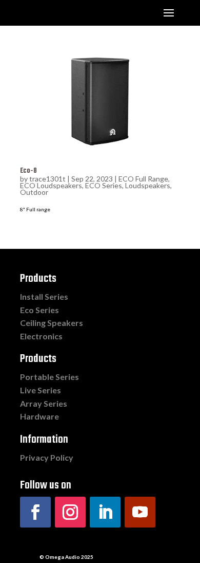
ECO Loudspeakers (51, 185)
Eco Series (39, 310)
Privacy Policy (46, 457)
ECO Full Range (143, 178)
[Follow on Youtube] (140, 512)
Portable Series (49, 377)
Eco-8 (28, 171)
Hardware (39, 416)
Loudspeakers (147, 185)
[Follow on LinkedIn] (105, 512)
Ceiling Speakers (51, 323)
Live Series (40, 390)
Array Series (43, 403)
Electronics (41, 336)
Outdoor (34, 192)
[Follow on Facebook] (35, 512)
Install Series (44, 296)
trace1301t (47, 178)
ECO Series (103, 185)
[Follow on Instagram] (70, 512)
